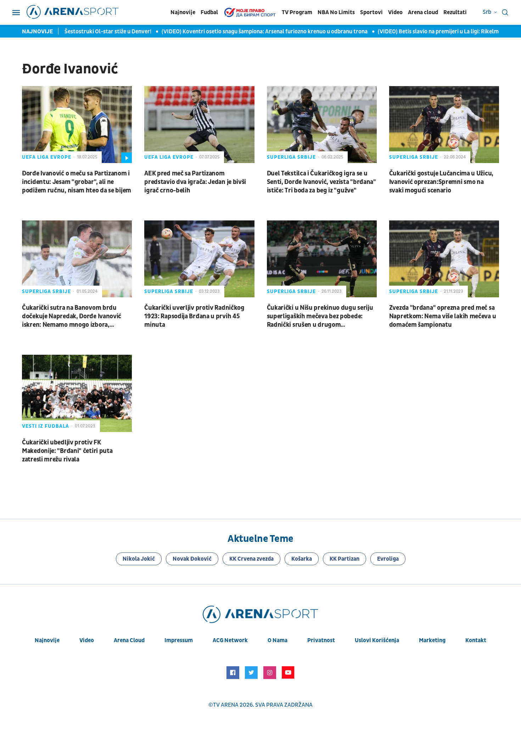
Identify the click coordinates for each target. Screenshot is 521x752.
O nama (277, 640)
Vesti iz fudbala (45, 426)
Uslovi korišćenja (377, 640)
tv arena (226, 704)
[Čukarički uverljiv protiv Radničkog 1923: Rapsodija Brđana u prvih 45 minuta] (199, 258)
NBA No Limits (336, 12)
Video (395, 12)
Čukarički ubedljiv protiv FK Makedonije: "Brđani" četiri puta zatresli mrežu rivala (67, 451)
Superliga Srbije (291, 157)
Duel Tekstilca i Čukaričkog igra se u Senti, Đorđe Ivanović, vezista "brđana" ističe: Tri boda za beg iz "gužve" (321, 182)
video (86, 640)
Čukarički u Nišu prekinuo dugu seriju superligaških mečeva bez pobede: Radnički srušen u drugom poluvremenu (320, 316)
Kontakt (475, 640)
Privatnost (321, 640)
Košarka (301, 558)
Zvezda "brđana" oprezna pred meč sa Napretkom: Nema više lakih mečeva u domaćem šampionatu (442, 316)
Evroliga (388, 558)
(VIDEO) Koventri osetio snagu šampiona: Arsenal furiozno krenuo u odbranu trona (254, 31)
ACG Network (230, 640)
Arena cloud (423, 12)
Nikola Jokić (139, 558)
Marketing (432, 640)
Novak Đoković (192, 558)
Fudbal (209, 12)
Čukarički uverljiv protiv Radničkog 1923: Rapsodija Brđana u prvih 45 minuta (194, 316)
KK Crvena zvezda (251, 558)
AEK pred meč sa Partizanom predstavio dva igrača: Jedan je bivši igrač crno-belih (195, 182)
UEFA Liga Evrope (46, 157)
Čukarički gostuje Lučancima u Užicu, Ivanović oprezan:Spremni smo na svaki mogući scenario (441, 182)
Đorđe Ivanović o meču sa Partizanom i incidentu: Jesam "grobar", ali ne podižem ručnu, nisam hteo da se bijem (76, 182)
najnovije (47, 640)
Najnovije (182, 12)
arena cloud (129, 640)
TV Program (297, 12)
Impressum (178, 640)
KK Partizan (344, 558)
